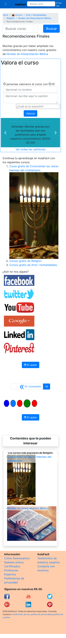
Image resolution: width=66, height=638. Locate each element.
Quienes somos (14, 562)
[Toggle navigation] (5, 3)
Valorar (30, 113)
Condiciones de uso (20, 614)
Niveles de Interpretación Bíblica (34, 18)
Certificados (12, 566)
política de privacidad (41, 614)
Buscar (51, 29)
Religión (11, 18)
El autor (31, 365)
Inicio (5, 15)
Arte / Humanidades (36, 15)
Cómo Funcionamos (17, 558)
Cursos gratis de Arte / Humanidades (33, 265)
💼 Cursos (17, 15)
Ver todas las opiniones (31, 149)
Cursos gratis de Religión (25, 261)
